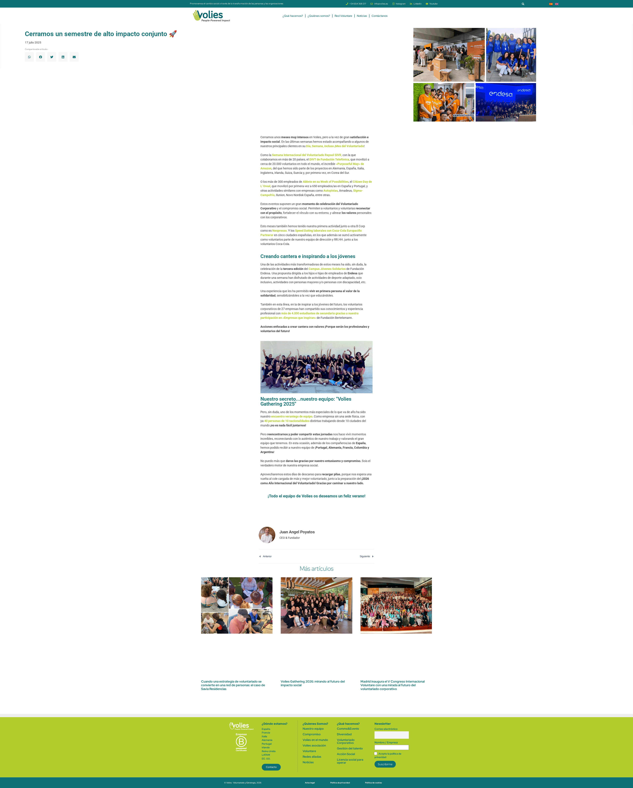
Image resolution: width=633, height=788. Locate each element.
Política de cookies (373, 782)
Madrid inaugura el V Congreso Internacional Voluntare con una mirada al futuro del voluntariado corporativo (393, 685)
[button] (523, 4)
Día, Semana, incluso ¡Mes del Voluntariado (335, 146)
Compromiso (312, 734)
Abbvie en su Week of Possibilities (325, 181)
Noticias (362, 16)
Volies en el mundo (315, 740)
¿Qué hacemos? (293, 16)
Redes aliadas (312, 757)
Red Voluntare (343, 16)
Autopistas (330, 190)
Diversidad (344, 734)
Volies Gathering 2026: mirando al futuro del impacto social (313, 683)
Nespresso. (280, 230)
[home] (241, 726)
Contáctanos (380, 16)
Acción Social (346, 754)
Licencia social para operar (350, 761)
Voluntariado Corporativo (346, 741)
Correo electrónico (386, 729)
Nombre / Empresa (386, 742)
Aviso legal (310, 782)
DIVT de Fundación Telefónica (329, 159)
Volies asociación (314, 745)
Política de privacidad (340, 782)
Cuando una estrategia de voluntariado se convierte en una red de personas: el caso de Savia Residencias (233, 685)
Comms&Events (348, 729)
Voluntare (309, 751)
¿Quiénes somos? (319, 16)
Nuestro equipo (313, 729)
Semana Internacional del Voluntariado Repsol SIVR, (307, 155)
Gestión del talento (350, 748)
